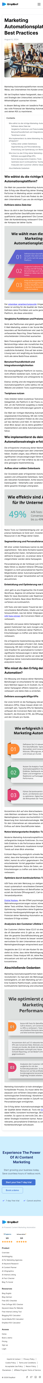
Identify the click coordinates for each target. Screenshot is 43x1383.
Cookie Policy (10, 1363)
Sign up (5, 1345)
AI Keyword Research (10, 1264)
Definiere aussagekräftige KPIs (23, 156)
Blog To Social (7, 1282)
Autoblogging (7, 1256)
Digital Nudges (11, 900)
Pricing (4, 1341)
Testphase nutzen (18, 135)
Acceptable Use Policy (14, 1366)
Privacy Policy (29, 1359)
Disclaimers (6, 1370)
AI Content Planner (9, 1267)
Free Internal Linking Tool (12, 1312)
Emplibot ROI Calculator (11, 1323)
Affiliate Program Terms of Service (27, 1370)
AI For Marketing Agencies (12, 1260)
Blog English (6, 1293)
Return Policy (31, 1366)
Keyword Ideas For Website (12, 1308)
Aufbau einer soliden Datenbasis (24, 144)
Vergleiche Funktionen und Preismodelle (27, 129)
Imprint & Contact (14, 1359)
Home (4, 1334)
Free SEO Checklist (9, 1301)
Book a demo (7, 1338)
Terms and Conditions (27, 1363)
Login (4, 1349)
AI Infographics (8, 1271)
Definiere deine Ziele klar (20, 126)
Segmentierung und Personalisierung (25, 147)
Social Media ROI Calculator (13, 1319)
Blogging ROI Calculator (11, 1315)
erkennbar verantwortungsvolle (22, 304)
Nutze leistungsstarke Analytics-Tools (26, 159)
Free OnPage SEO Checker (12, 1304)
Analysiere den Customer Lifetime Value (27, 165)
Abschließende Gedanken (19, 168)
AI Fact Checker (8, 1278)
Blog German (7, 1297)
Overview (5, 1253)
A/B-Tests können (12, 616)
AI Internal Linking (9, 1275)
